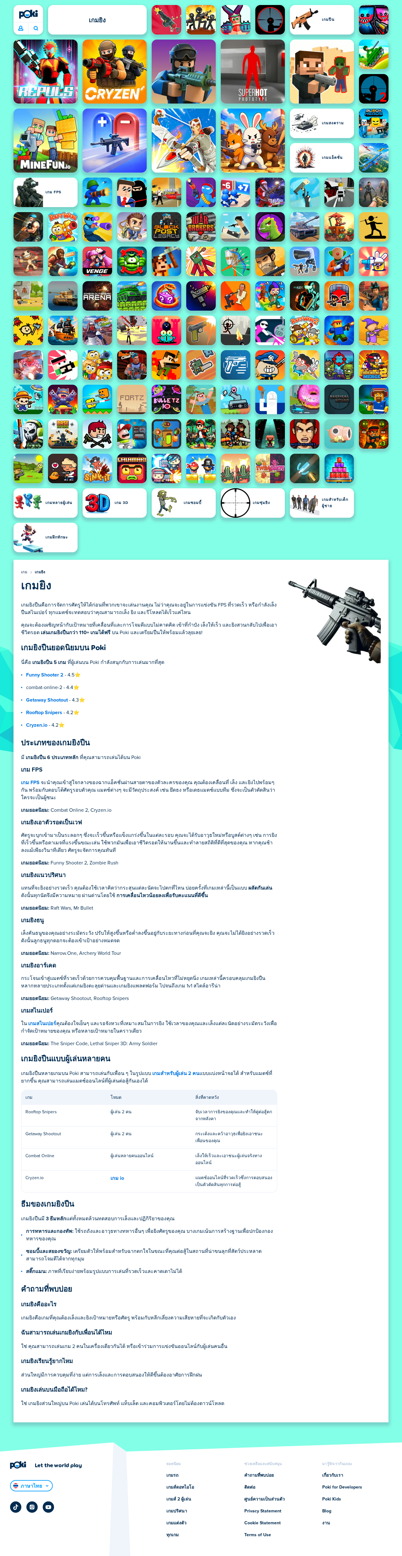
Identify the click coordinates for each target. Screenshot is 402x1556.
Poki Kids (331, 1499)
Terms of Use (257, 1535)
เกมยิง (40, 572)
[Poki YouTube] (48, 1507)
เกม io (117, 1178)
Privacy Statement (262, 1511)
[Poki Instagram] (32, 1507)
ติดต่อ (249, 1487)
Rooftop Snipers (44, 712)
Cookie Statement (262, 1523)
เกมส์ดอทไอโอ (180, 1487)
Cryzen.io (36, 725)
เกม (24, 572)
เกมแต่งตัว (176, 1523)
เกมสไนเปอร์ (42, 1023)
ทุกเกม (172, 1535)
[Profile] (21, 29)
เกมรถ (172, 1475)
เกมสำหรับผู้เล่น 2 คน (175, 1073)
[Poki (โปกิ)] (28, 14)
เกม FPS (30, 782)
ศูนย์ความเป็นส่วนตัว (264, 1499)
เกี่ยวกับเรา (332, 1475)
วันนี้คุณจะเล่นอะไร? (35, 29)
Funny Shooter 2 (44, 674)
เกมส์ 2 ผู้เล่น (178, 1499)
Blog (326, 1511)
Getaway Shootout (47, 700)
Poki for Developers (342, 1487)
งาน (326, 1523)
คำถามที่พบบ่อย (259, 1475)
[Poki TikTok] (15, 1507)
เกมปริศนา (176, 1511)
